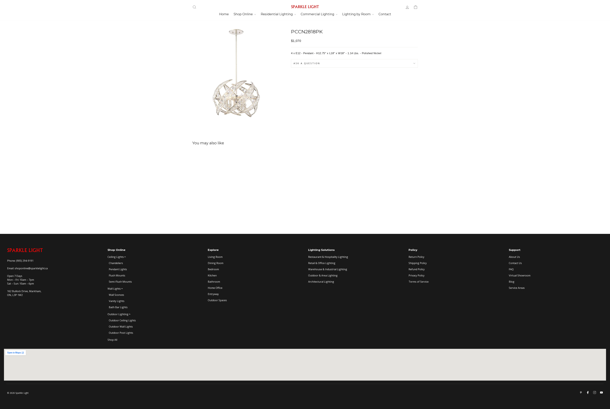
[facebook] (588, 392)
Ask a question (307, 63)
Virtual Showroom (519, 275)
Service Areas (517, 288)
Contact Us (515, 263)
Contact (385, 14)
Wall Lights (114, 288)
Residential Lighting (277, 14)
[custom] (595, 392)
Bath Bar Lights (118, 307)
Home (224, 14)
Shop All (112, 340)
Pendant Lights (118, 269)
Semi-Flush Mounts (120, 281)
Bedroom (213, 269)
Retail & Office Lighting (321, 263)
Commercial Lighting (318, 14)
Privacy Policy (416, 275)
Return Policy (416, 257)
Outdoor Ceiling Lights (122, 320)
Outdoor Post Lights (121, 333)
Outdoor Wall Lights (121, 326)
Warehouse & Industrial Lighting (327, 269)
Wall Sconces (116, 295)
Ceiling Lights (116, 257)
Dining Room (215, 263)
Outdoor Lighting (118, 314)
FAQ (511, 269)
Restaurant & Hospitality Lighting (328, 257)
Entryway (213, 294)
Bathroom (214, 281)
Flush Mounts (117, 275)
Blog (511, 281)
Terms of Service (419, 281)
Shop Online (244, 14)
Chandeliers (116, 263)
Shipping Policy (418, 263)
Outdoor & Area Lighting (323, 275)
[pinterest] (581, 392)
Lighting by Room (356, 14)
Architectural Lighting (321, 281)
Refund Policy (417, 269)
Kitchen (212, 275)
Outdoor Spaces (217, 300)
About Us (514, 257)
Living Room (215, 257)
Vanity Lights (116, 301)
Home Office (215, 288)
